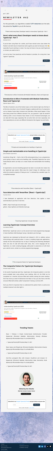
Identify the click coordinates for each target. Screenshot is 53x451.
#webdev (23, 336)
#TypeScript (19, 347)
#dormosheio (31, 336)
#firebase (44, 336)
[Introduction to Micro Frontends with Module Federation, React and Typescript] (26, 95)
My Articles (4, 445)
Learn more (31, 141)
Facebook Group (24, 445)
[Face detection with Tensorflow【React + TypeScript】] (26, 188)
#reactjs (38, 336)
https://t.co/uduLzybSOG (27, 362)
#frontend (16, 336)
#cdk (45, 360)
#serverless (40, 360)
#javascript (9, 338)
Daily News (4, 449)
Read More (46, 60)
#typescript (9, 336)
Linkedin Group (24, 447)
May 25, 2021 (28, 353)
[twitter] (39, 447)
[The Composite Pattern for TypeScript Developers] (26, 262)
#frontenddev (16, 338)
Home (2, 444)
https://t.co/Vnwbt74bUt (27, 349)
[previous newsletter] (5, 10)
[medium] (48, 447)
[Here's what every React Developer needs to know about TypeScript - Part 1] (26, 31)
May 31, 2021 (28, 342)
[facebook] (45, 447)
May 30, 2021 (28, 366)
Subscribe (36, 138)
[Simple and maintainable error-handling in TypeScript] (26, 147)
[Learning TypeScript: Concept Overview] (26, 221)
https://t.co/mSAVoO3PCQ (27, 338)
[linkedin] (42, 447)
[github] (50, 447)
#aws (34, 360)
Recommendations (6, 447)
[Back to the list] (26, 10)
